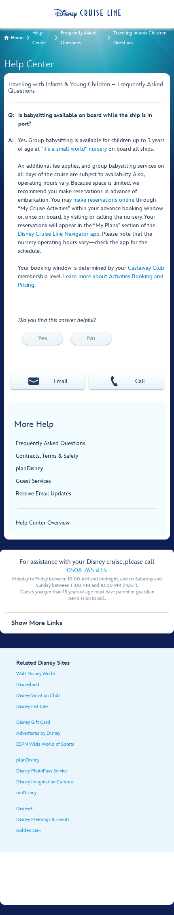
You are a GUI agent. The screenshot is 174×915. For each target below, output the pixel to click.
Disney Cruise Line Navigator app (59, 233)
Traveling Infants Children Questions (139, 38)
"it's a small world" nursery (74, 148)
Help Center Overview (43, 522)
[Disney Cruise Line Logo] (87, 13)
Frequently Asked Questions (79, 38)
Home (17, 38)
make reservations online (103, 199)
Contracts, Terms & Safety (47, 455)
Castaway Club (146, 267)
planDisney (29, 468)
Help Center (39, 38)
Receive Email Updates (43, 493)
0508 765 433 (86, 570)
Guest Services (33, 481)
